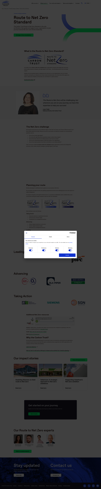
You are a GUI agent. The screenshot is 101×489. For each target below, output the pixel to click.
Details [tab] (50, 236)
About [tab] (68, 236)
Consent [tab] (33, 236)
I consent (67, 255)
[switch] (44, 250)
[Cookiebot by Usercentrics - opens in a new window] (70, 233)
